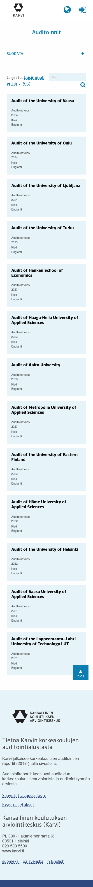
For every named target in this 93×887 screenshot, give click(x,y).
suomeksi (10, 861)
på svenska (33, 861)
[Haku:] (67, 77)
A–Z (26, 84)
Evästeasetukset (18, 805)
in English (55, 861)
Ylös (80, 672)
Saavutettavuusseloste (24, 796)
